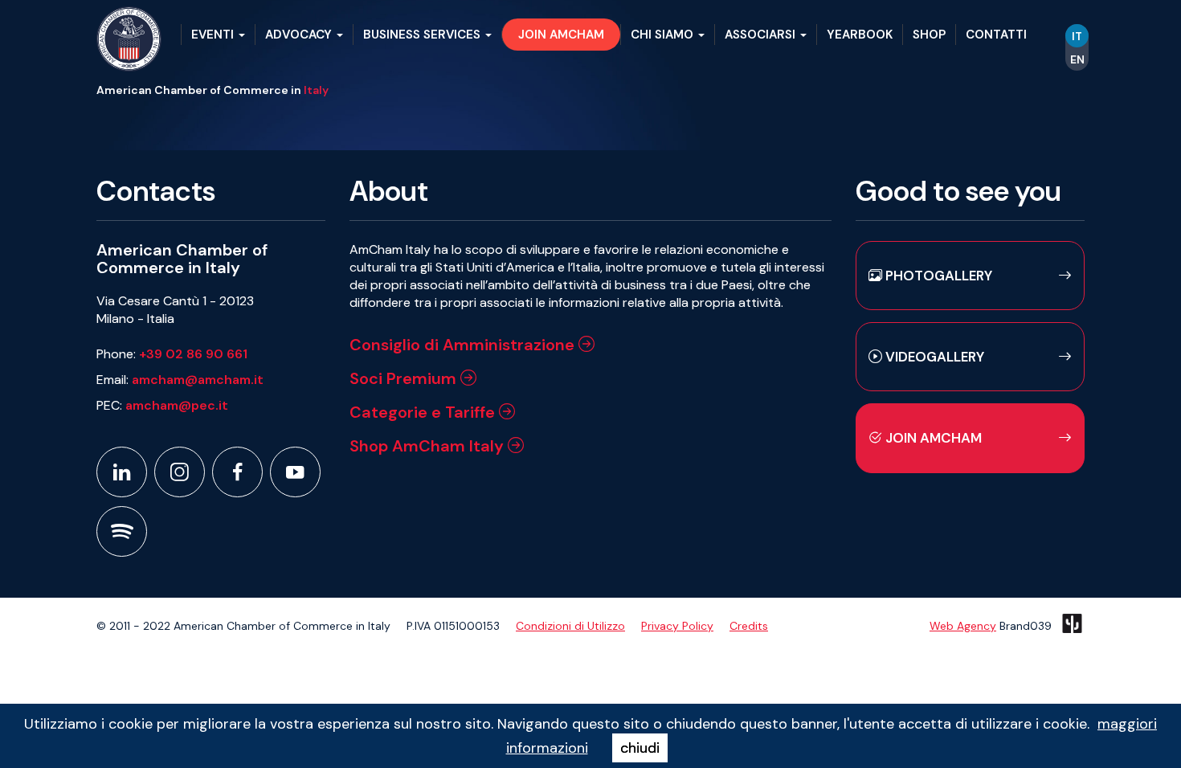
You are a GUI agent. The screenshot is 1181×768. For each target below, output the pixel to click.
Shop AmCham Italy (428, 445)
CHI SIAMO (664, 35)
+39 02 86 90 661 (193, 353)
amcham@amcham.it (198, 379)
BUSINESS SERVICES (423, 35)
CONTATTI (996, 35)
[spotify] (121, 531)
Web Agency (963, 626)
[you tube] (295, 472)
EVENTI (214, 35)
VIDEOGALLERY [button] (933, 357)
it (1077, 36)
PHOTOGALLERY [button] (937, 275)
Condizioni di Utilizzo (570, 626)
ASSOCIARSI (762, 35)
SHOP (929, 35)
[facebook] (237, 472)
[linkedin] (121, 472)
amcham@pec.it (176, 405)
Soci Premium (404, 378)
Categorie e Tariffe (424, 412)
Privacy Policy (677, 626)
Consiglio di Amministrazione (463, 344)
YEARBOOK (860, 35)
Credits (748, 626)
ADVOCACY (300, 35)
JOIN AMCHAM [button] (561, 35)
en (1077, 59)
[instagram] (179, 472)
